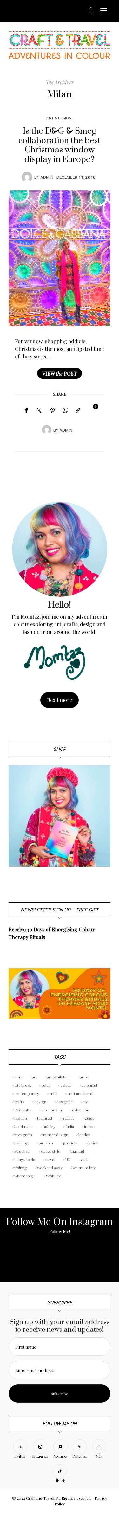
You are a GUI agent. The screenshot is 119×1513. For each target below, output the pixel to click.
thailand (77, 1151)
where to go (25, 1175)
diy (85, 1101)
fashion (20, 1118)
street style (50, 1151)
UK (67, 1159)
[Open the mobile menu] (103, 11)
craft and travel (80, 1093)
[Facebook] (26, 410)
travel (50, 1159)
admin (46, 177)
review (93, 1142)
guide (89, 1118)
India (69, 1126)
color (45, 1085)
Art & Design (59, 118)
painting (21, 1142)
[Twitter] (39, 411)
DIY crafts (22, 1109)
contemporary (26, 1093)
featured (44, 1118)
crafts (19, 1101)
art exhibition (58, 1076)
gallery (68, 1118)
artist (84, 1076)
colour (65, 1085)
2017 (18, 1076)
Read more (59, 700)
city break (22, 1085)
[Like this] (91, 410)
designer (64, 1101)
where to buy (84, 1167)
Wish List (54, 1175)
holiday (49, 1126)
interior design (55, 1134)
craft (53, 1093)
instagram (23, 1134)
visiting (20, 1167)
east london (52, 1109)
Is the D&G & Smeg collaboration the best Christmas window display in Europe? (59, 145)
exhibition (80, 1109)
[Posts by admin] (27, 176)
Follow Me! (59, 1231)
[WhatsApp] (65, 410)
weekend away (50, 1167)
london (84, 1134)
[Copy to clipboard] (78, 410)
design (40, 1101)
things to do (24, 1159)
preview (70, 1142)
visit (84, 1159)
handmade (23, 1126)
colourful (89, 1085)
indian (89, 1126)
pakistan (46, 1142)
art (34, 1076)
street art (22, 1151)
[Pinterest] (52, 410)
